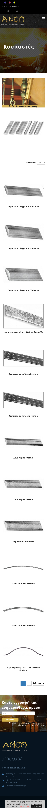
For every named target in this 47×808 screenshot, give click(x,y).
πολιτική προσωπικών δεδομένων (31, 725)
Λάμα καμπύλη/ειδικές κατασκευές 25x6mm (23, 668)
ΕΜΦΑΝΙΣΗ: (31, 162)
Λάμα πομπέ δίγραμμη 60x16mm (23, 290)
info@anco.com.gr (18, 786)
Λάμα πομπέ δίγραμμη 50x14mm (23, 248)
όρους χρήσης (33, 723)
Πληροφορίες (24, 806)
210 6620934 (15, 780)
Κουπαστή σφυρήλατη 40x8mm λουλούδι (23, 332)
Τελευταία (38, 683)
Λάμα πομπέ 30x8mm (23, 458)
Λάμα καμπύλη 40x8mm (23, 625)
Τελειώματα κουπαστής (23, 106)
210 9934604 (26, 780)
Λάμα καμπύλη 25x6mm (23, 583)
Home (40, 54)
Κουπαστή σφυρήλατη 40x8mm (23, 416)
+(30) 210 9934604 (11, 6)
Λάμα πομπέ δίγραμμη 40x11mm (23, 206)
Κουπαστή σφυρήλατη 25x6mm (23, 374)
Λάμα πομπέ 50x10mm (23, 541)
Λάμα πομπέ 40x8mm (23, 499)
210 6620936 (37, 780)
